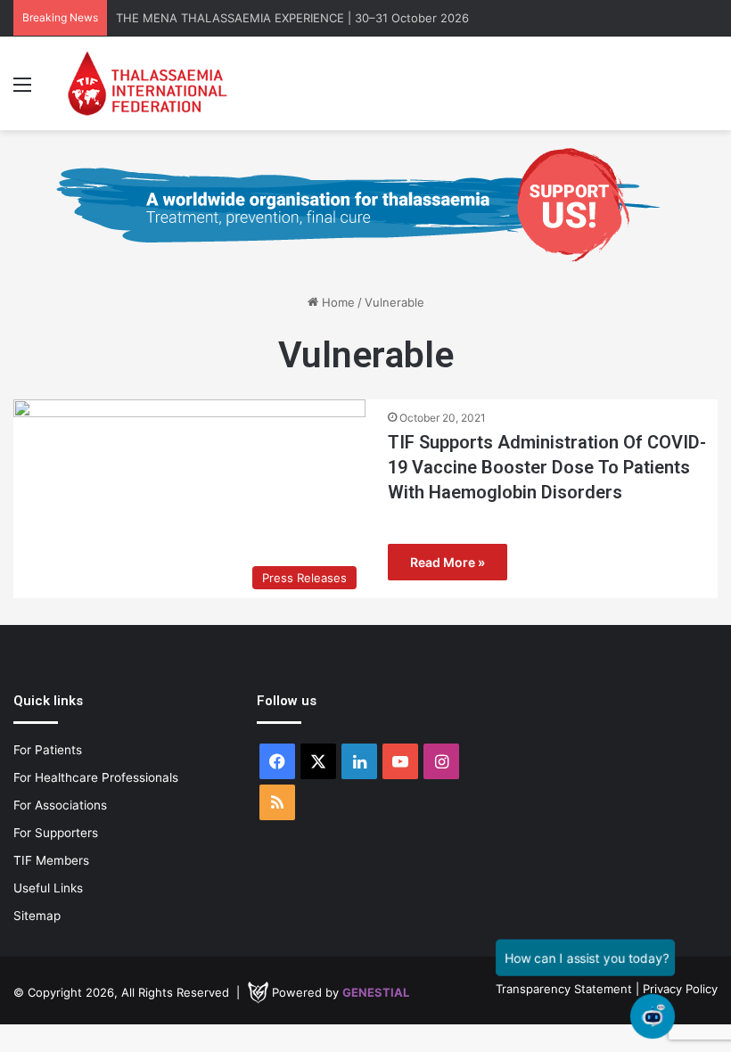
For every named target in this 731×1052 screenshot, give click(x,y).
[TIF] (147, 83)
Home (336, 302)
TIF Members (51, 860)
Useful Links (48, 888)
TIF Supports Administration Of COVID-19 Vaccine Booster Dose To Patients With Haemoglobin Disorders (547, 467)
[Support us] (365, 204)
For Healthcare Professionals (95, 777)
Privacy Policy (680, 989)
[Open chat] (652, 1016)
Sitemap (37, 915)
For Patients (47, 750)
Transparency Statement (564, 989)
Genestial (375, 992)
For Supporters (55, 833)
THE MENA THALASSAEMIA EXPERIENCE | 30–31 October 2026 (292, 18)
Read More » (447, 562)
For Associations (60, 805)
